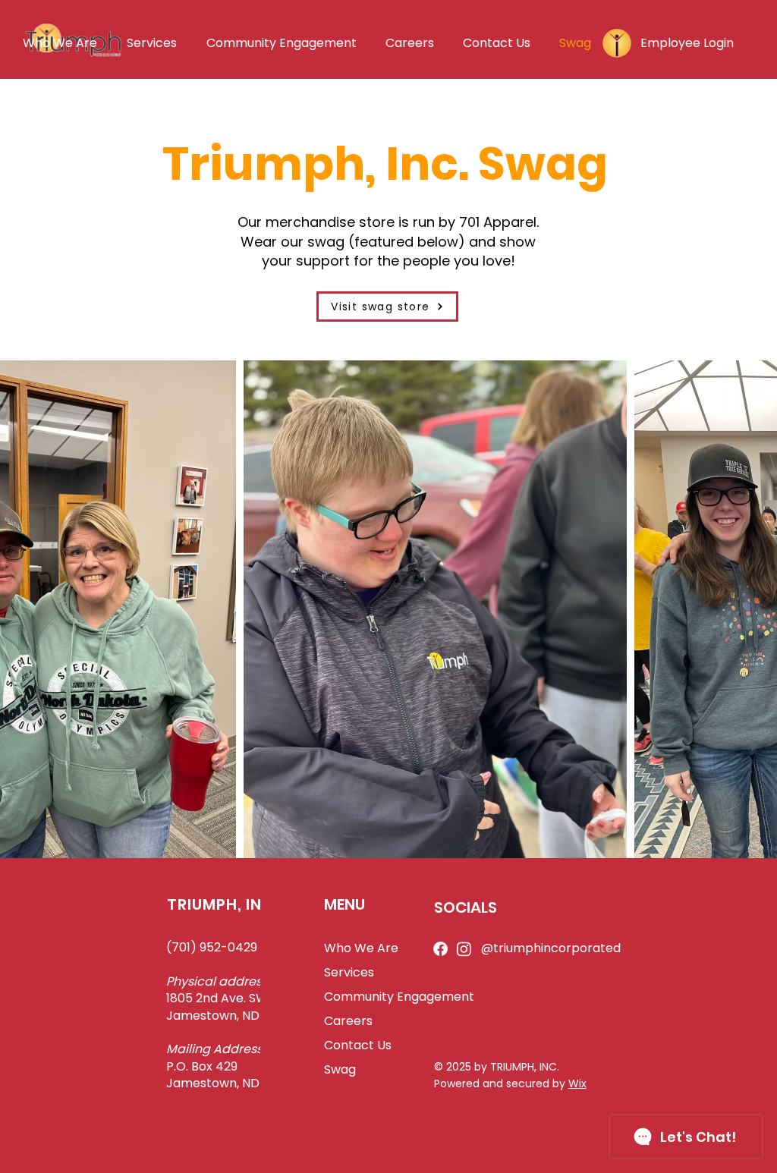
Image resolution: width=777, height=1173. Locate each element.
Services (349, 972)
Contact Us (358, 1045)
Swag (340, 1069)
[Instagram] (464, 948)
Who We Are (361, 948)
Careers (348, 1021)
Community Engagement (395, 996)
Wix (577, 1083)
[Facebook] (440, 948)
